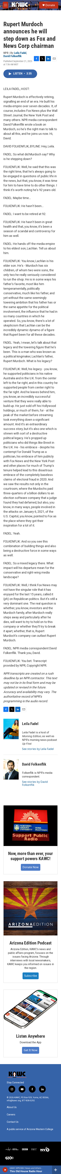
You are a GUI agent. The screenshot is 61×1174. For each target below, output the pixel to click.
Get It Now (30, 1050)
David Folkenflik (12, 56)
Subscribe (30, 976)
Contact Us (12, 1122)
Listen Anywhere (30, 1036)
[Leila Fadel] (11, 729)
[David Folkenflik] (11, 769)
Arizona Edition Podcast (30, 943)
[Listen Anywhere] (30, 1009)
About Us (12, 1107)
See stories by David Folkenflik (35, 783)
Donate (50, 5)
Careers (11, 1114)
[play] (5, 1169)
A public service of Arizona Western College (30, 1129)
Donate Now (31, 867)
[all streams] (56, 1169)
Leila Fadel (20, 53)
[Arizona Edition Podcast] (30, 908)
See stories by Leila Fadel (38, 749)
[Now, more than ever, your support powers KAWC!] (30, 825)
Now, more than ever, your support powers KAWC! (30, 856)
